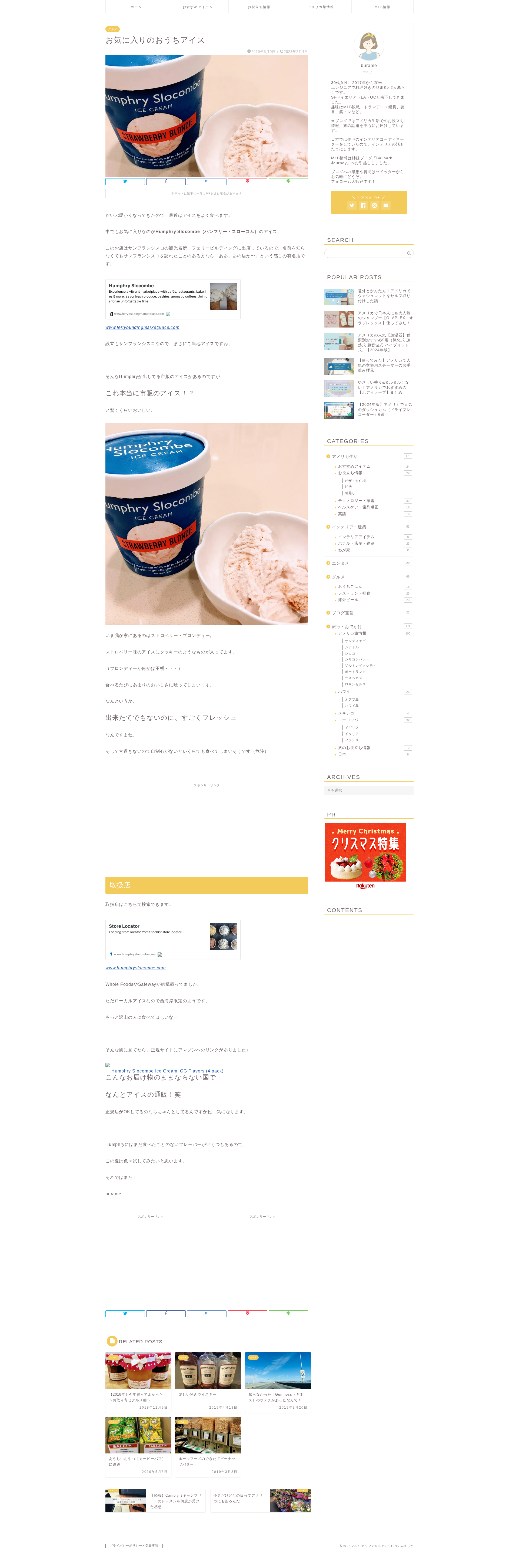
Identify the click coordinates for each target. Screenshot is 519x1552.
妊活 (348, 487)
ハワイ (374, 692)
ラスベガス (353, 678)
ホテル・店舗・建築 (374, 543)
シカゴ (350, 653)
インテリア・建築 (371, 527)
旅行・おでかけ (371, 626)
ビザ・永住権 (355, 481)
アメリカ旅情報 (321, 7)
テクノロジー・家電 (374, 501)
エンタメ (371, 563)
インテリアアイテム (373, 537)
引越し (350, 493)
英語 (374, 514)
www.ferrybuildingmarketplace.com (142, 327)
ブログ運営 (371, 612)
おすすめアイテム (198, 7)
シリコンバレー (357, 659)
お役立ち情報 (259, 7)
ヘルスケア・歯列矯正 (374, 507)
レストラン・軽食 (374, 593)
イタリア (352, 734)
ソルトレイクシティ (361, 665)
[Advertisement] (206, 827)
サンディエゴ (355, 641)
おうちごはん (374, 587)
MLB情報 (383, 7)
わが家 (374, 550)
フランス (352, 740)
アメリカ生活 (371, 456)
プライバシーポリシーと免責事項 (134, 1545)
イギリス (352, 728)
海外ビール (374, 600)
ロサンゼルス (355, 684)
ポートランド (355, 672)
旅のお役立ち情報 (374, 748)
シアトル (352, 647)
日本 (373, 754)
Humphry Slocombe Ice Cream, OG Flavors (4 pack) (167, 1071)
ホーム (136, 7)
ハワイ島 (352, 706)
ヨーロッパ (374, 720)
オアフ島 (352, 699)
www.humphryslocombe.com (135, 968)
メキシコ (373, 713)
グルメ (112, 29)
